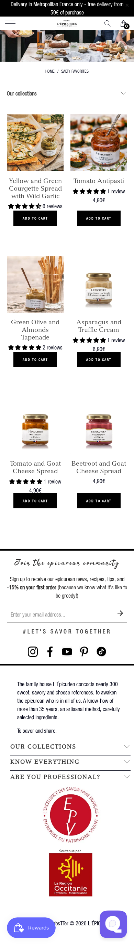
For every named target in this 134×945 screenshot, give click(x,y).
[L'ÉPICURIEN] (67, 23)
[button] (24, 206)
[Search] (110, 23)
